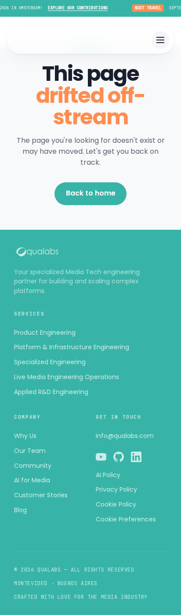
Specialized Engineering (50, 362)
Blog (20, 510)
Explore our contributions (75, 8)
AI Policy (108, 474)
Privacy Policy (116, 489)
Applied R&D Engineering (51, 391)
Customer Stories (41, 495)
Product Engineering (45, 332)
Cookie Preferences (126, 519)
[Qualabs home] (90, 252)
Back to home (91, 193)
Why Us (25, 435)
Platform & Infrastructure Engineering (71, 347)
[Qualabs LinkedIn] (136, 458)
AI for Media (32, 480)
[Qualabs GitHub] (118, 458)
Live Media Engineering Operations (66, 377)
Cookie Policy (116, 504)
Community (32, 465)
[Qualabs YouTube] (101, 458)
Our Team (30, 450)
